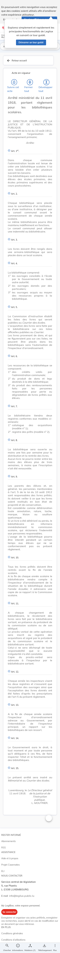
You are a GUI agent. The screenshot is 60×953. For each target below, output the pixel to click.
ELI (2, 871)
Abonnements (8, 841)
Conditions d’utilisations (13, 939)
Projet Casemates (10, 864)
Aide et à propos (9, 858)
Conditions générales (12, 933)
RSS (3, 847)
